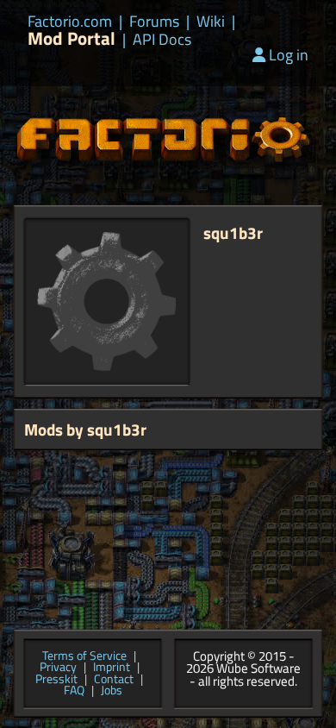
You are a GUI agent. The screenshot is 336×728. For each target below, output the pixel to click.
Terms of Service (84, 656)
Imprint (111, 668)
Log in (288, 54)
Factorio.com (70, 21)
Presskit (56, 680)
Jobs (111, 691)
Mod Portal (71, 38)
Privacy (58, 668)
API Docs (162, 39)
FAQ (74, 691)
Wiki (210, 21)
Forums (154, 21)
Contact (114, 680)
